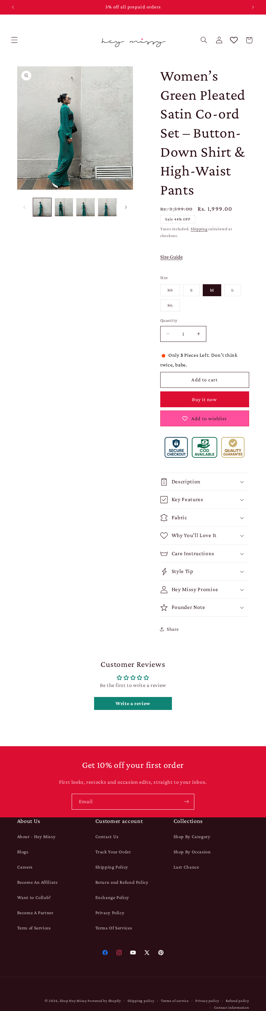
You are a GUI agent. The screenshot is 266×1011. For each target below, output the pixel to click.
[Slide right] (126, 207)
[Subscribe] (186, 802)
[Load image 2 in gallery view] (64, 207)
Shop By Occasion (192, 851)
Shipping (199, 229)
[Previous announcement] (13, 7)
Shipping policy (140, 1001)
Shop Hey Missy (73, 1001)
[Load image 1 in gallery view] (42, 207)
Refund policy (237, 1001)
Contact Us (107, 836)
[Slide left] (24, 207)
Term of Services (34, 927)
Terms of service (175, 1001)
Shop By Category (192, 836)
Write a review (133, 703)
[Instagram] (119, 953)
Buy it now (204, 399)
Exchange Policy (112, 897)
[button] (14, 40)
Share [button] (172, 629)
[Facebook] (105, 953)
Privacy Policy (110, 912)
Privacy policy (207, 1001)
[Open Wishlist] (233, 40)
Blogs (23, 851)
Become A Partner (35, 912)
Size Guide (171, 257)
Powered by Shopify (104, 1001)
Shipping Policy (111, 867)
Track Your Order (113, 851)
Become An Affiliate (37, 882)
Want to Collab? (34, 897)
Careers (25, 867)
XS (173, 291)
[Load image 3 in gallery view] (85, 207)
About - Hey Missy (36, 836)
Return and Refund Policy (122, 882)
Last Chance (186, 867)
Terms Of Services (113, 927)
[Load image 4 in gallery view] (107, 207)
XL (173, 306)
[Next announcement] (253, 7)
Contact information (231, 1007)
